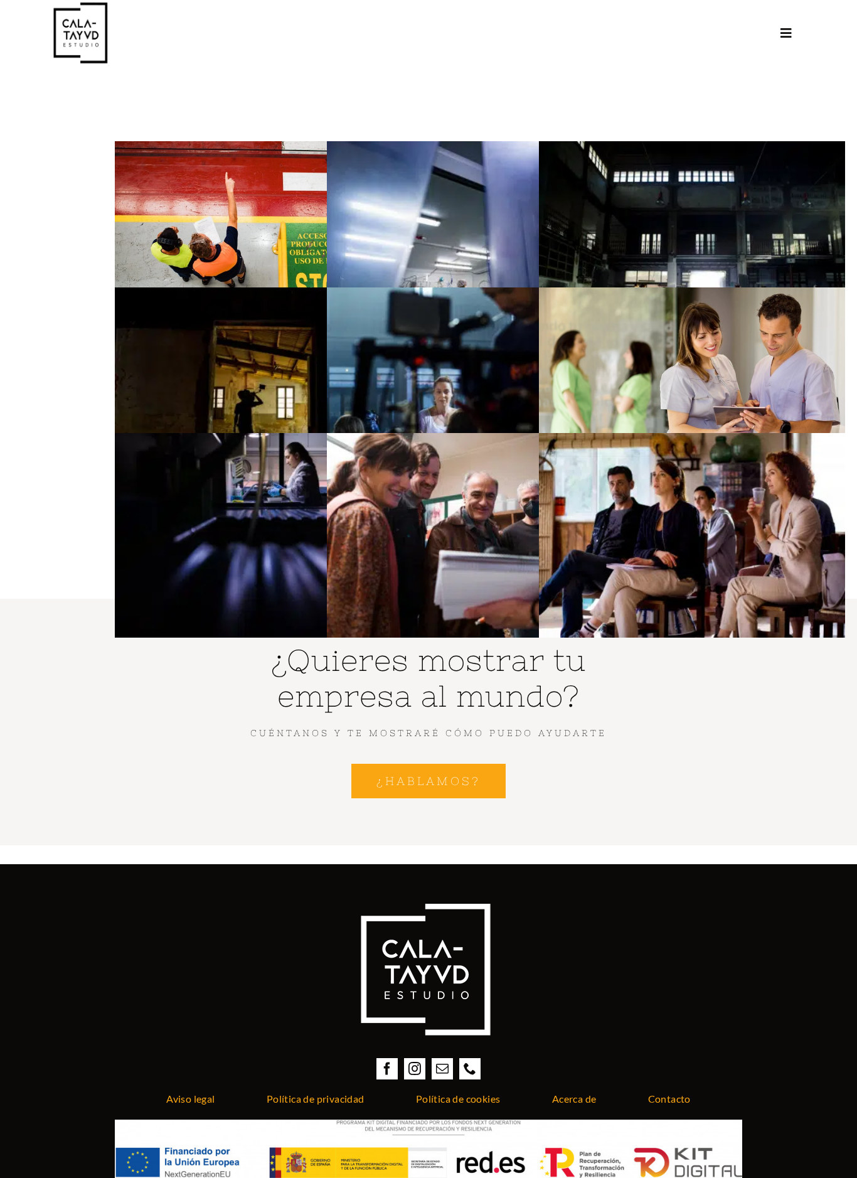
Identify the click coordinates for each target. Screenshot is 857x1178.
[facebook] (387, 1068)
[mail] (442, 1068)
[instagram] (414, 1068)
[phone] (470, 1068)
